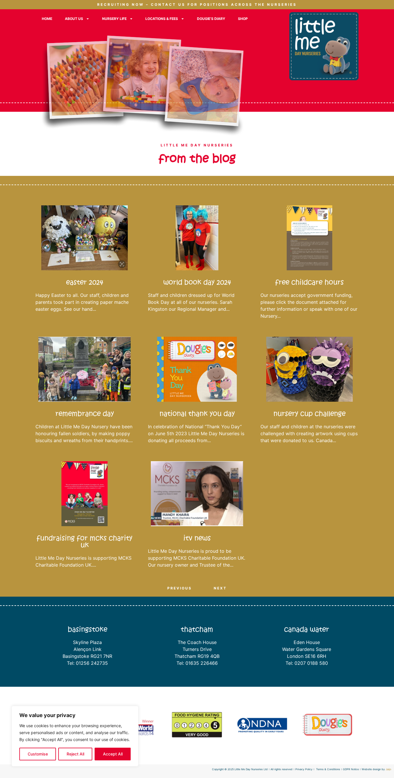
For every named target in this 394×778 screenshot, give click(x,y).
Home (47, 18)
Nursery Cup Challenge (309, 413)
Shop (243, 18)
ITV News (197, 538)
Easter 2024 (84, 282)
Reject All (75, 753)
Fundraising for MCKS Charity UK (84, 541)
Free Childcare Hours (309, 282)
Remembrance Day (84, 413)
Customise (38, 753)
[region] (75, 736)
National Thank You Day (197, 413)
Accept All (113, 753)
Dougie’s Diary (211, 18)
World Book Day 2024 (197, 282)
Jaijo (388, 769)
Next (220, 588)
